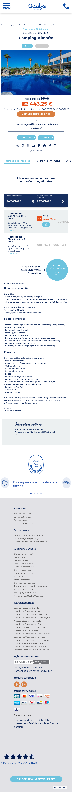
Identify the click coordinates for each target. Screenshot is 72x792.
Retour (61, 787)
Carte (46, 137)
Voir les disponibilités (36, 114)
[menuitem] (36, 513)
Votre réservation (57, 267)
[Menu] (7, 6)
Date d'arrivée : (14, 196)
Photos (26, 137)
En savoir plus (22, 715)
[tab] (17, 161)
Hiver (42, 46)
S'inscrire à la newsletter (36, 779)
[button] (36, 151)
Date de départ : (45, 196)
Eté (27, 46)
